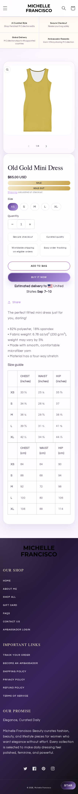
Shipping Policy (14, 671)
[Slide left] (29, 146)
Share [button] (16, 302)
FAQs (6, 613)
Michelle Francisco (42, 788)
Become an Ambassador (20, 663)
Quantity (13, 215)
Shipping (12, 192)
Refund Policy (13, 687)
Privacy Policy (14, 679)
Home (7, 581)
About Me (10, 589)
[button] (5, 8)
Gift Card (10, 605)
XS (13, 206)
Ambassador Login (16, 629)
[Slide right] (46, 146)
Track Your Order (16, 655)
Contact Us (11, 621)
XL (56, 206)
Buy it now (39, 277)
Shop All (9, 597)
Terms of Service (15, 696)
